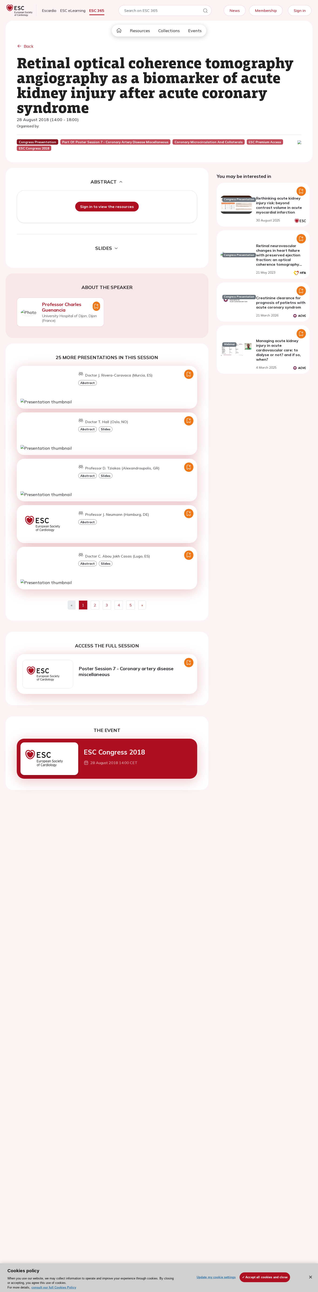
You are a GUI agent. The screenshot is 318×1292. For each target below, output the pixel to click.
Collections (169, 30)
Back (29, 46)
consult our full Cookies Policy (53, 1287)
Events (195, 30)
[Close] (310, 1277)
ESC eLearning (72, 10)
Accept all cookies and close (266, 1277)
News (235, 10)
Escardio (49, 10)
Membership (266, 10)
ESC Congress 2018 (114, 752)
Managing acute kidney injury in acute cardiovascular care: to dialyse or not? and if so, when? (278, 350)
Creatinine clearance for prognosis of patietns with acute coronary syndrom (280, 302)
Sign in (300, 10)
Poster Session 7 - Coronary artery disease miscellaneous (126, 671)
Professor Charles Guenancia (61, 307)
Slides (105, 429)
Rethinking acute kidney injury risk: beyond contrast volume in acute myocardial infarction (279, 205)
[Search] (205, 11)
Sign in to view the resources (107, 206)
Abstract (87, 383)
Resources (140, 30)
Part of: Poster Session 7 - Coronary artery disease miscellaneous (115, 142)
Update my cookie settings (216, 1277)
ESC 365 (96, 10)
